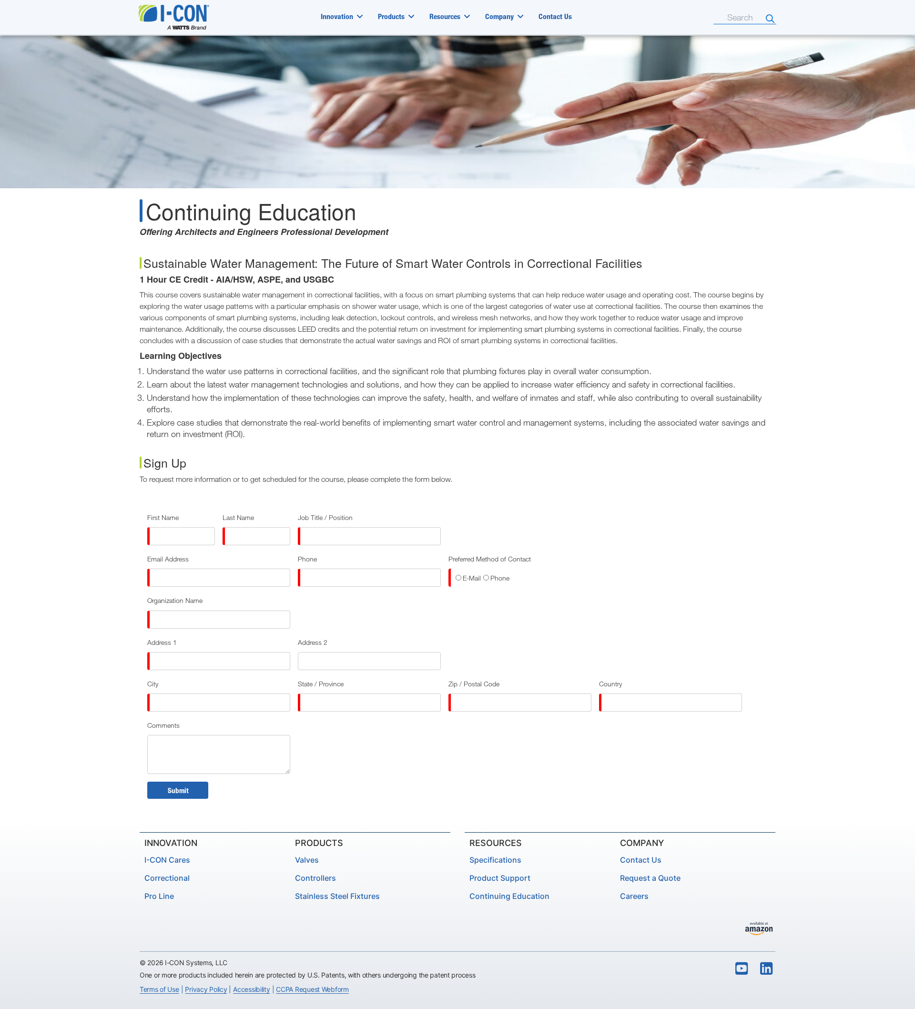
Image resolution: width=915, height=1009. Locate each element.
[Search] (770, 18)
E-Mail (472, 578)
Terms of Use (159, 989)
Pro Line (159, 896)
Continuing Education (509, 896)
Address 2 (312, 642)
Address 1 (162, 642)
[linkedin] (767, 969)
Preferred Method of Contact (489, 559)
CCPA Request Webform (312, 989)
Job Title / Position (325, 517)
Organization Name (175, 600)
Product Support (499, 878)
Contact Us (555, 16)
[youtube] (741, 969)
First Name (163, 517)
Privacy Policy (206, 989)
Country (610, 684)
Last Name (238, 517)
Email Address (168, 559)
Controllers (315, 878)
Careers (634, 896)
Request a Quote (650, 878)
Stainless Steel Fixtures (337, 896)
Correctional (167, 878)
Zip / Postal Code (473, 684)
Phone (307, 559)
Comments (163, 725)
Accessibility (251, 989)
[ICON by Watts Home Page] (184, 17)
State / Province (321, 684)
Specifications (495, 860)
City (152, 684)
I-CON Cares (167, 860)
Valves (307, 860)
